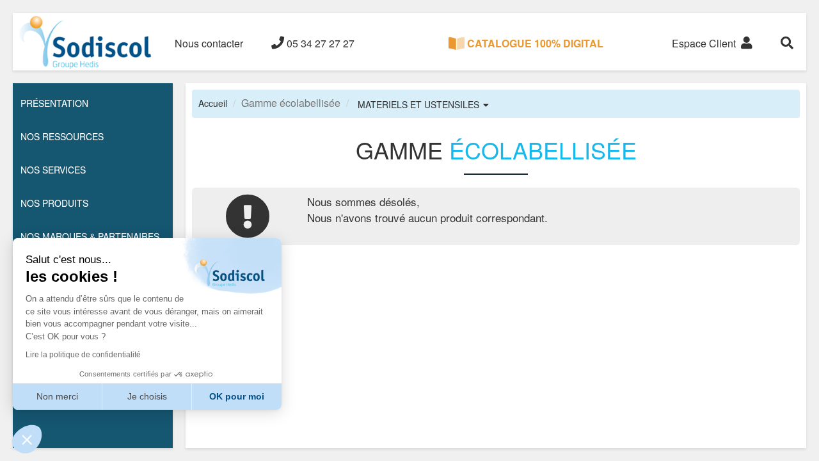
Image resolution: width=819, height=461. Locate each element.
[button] (27, 439)
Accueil (212, 103)
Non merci (57, 396)
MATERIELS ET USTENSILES (418, 104)
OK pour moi (236, 396)
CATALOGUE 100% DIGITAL (534, 43)
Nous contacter (209, 43)
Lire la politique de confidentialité (83, 354)
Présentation (54, 103)
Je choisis (147, 396)
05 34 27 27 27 (319, 43)
